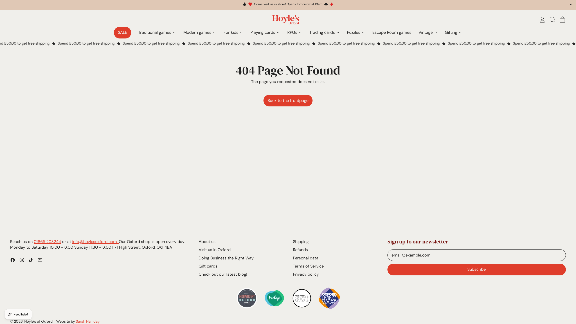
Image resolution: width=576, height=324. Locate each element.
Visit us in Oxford (215, 249)
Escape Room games (391, 32)
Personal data (305, 258)
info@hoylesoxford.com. (95, 241)
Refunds (300, 249)
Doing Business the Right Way (226, 258)
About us (207, 241)
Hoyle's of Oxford (38, 321)
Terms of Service (308, 266)
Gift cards (208, 266)
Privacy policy (306, 274)
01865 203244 (47, 241)
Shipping (301, 241)
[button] (552, 19)
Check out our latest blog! (223, 274)
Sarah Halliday (88, 321)
